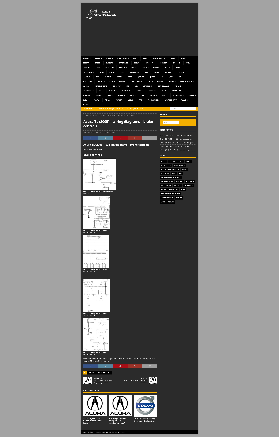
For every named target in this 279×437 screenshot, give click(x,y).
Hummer (180, 72)
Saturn (120, 95)
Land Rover (136, 81)
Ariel (145, 58)
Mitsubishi (147, 86)
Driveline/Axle (179, 165)
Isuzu (119, 77)
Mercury (116, 86)
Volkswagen (153, 100)
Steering (177, 186)
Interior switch (167, 182)
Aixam (108, 58)
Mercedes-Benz (101, 86)
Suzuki (85, 100)
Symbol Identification (169, 190)
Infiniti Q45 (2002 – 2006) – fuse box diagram (176, 146)
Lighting (179, 182)
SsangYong (177, 95)
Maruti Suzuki (186, 81)
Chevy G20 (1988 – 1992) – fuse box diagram (176, 139)
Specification (166, 186)
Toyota (119, 100)
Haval (156, 72)
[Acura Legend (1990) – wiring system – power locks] (95, 405)
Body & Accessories (176, 161)
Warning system (167, 198)
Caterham (123, 63)
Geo (122, 72)
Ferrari (156, 68)
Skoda (152, 95)
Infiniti (108, 77)
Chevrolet (149, 63)
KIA (180, 77)
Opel (101, 91)
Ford (177, 68)
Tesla (107, 100)
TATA (96, 100)
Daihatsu (109, 68)
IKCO (97, 77)
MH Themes (121, 432)
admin (99, 132)
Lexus (149, 81)
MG (127, 86)
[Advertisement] (139, 39)
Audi (173, 58)
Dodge (133, 68)
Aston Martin (159, 58)
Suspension (188, 186)
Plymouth (126, 91)
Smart (164, 95)
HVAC (174, 174)
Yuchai (85, 105)
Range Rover (177, 91)
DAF (97, 68)
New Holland (163, 86)
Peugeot (112, 91)
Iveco (130, 77)
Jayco (152, 77)
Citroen (176, 63)
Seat (142, 95)
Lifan (159, 81)
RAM (164, 91)
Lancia (122, 81)
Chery (136, 63)
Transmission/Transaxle (170, 194)
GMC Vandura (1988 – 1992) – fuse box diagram (177, 142)
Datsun (122, 68)
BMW (183, 58)
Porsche (152, 91)
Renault (86, 95)
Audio (163, 161)
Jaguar (141, 77)
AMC (135, 58)
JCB (162, 77)
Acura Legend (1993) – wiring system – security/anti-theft (118, 420)
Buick (97, 63)
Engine (184, 170)
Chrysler (163, 63)
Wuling (184, 100)
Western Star (171, 100)
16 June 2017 (90, 132)
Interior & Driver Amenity (171, 178)
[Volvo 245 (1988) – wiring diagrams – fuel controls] (145, 406)
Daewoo (86, 68)
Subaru (191, 95)
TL (110, 132)
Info (180, 174)
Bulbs (163, 165)
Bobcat (86, 63)
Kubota (100, 81)
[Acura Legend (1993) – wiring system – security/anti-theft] (120, 405)
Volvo (130, 100)
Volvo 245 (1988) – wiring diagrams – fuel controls (144, 420)
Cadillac (109, 63)
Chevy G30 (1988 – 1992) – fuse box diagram (176, 135)
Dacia (188, 63)
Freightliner (88, 72)
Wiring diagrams (104, 373)
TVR (140, 100)
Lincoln (171, 81)
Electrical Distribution (170, 170)
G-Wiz (102, 72)
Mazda (86, 86)
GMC (146, 72)
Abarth (86, 58)
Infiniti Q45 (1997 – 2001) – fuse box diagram (176, 150)
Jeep (171, 77)
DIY (169, 165)
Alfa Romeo (122, 58)
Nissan (178, 86)
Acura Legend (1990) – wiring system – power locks (93, 420)
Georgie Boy (135, 72)
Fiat (167, 68)
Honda (168, 72)
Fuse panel (165, 174)
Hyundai (86, 77)
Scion (131, 95)
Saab (109, 95)
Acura (97, 58)
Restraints (190, 182)
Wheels (179, 198)
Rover (98, 95)
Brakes (91, 373)
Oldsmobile (88, 91)
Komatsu (87, 81)
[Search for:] (183, 109)
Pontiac (139, 91)
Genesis (112, 72)
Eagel (144, 68)
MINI (136, 86)
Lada (111, 81)
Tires (183, 190)
